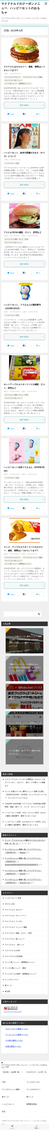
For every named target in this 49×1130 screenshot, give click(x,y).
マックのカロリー (33, 1089)
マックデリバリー (12, 980)
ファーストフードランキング (13, 1011)
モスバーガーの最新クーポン (17, 1029)
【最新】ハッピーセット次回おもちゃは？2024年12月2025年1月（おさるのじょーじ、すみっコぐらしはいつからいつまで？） (25, 669)
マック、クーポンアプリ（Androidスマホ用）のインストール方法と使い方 (25, 724)
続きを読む (24, 105)
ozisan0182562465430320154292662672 (21, 865)
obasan (23, 852)
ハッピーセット (8, 1104)
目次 (3, 1111)
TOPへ (36, 1128)
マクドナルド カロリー (12, 77)
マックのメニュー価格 (10, 1089)
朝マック (5, 1097)
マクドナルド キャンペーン (15, 916)
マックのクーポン (33, 1082)
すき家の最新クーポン (14, 1040)
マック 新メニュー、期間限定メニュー (18, 83)
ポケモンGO (10, 904)
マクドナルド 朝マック (14, 945)
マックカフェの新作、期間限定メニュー (20, 974)
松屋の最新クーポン (13, 1046)
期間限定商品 (31, 1104)
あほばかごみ (25, 883)
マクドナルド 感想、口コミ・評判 (16, 239)
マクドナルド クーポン (14, 921)
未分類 (7, 991)
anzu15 (23, 874)
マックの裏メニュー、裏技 (15, 968)
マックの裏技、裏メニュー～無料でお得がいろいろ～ (24, 752)
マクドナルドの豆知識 (13, 956)
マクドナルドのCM (12, 950)
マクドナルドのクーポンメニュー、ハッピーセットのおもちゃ (20, 8)
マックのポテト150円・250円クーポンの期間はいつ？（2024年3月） (25, 696)
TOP (24, 1066)
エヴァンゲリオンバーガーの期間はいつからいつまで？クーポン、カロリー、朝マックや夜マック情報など (25, 782)
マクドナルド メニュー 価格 (32, 77)
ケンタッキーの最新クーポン (17, 1035)
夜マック (8, 985)
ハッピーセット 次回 (12, 163)
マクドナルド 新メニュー (13, 80)
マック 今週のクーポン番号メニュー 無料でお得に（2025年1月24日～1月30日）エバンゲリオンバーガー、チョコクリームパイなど (25, 641)
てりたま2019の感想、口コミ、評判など (22, 232)
